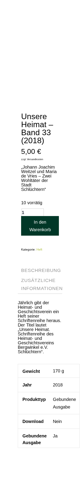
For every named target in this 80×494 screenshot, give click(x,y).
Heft (39, 249)
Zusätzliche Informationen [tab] (42, 284)
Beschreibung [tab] (41, 270)
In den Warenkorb (40, 226)
